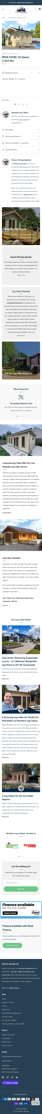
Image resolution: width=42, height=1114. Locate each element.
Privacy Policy (6, 1038)
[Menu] (3, 9)
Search (4, 999)
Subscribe (21, 889)
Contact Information (8, 1035)
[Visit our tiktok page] (12, 1077)
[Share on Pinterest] (23, 104)
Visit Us (5, 605)
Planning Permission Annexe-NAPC (13, 1024)
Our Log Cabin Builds (9, 1020)
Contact (4, 1006)
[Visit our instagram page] (7, 1077)
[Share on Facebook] (15, 104)
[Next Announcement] (38, 2)
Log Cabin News (7, 1017)
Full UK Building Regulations (11, 1013)
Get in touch (23, 119)
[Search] (35, 9)
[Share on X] (19, 104)
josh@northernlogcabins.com (12, 1056)
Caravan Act (6, 1009)
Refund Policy (6, 1042)
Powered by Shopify (21, 1109)
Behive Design (14, 988)
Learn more (21, 275)
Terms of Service (7, 1045)
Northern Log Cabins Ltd (10, 54)
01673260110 (6, 1061)
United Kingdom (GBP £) (20, 1094)
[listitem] (21, 2)
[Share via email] (27, 104)
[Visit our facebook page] (3, 1077)
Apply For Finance (12, 945)
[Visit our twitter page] (17, 1077)
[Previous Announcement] (3, 2)
